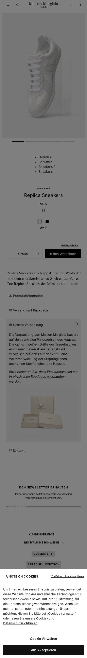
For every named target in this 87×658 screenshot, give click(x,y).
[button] (67, 576)
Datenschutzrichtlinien (20, 623)
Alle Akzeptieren (43, 650)
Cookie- (42, 618)
